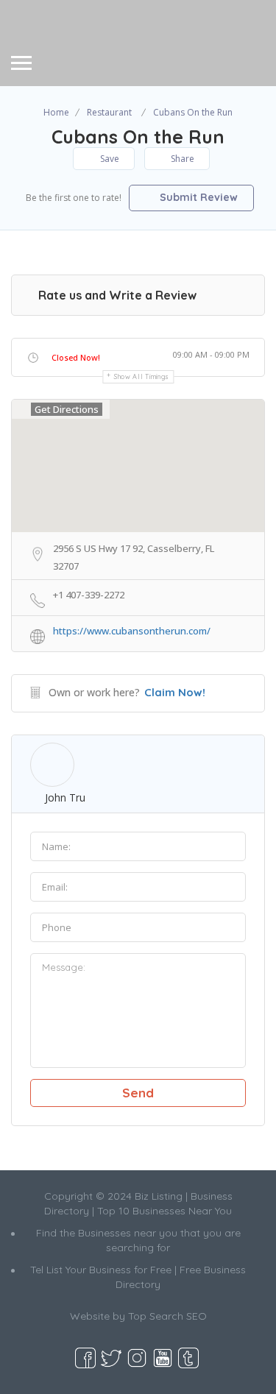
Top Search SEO (167, 1316)
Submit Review (197, 197)
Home (56, 112)
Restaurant (109, 112)
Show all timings (141, 376)
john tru (65, 797)
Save (108, 158)
